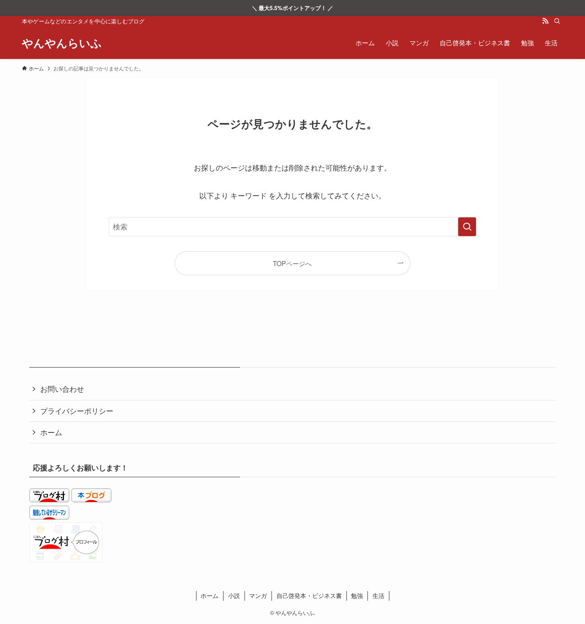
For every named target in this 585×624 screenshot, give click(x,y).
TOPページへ (292, 263)
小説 (234, 595)
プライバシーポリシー (76, 410)
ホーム (51, 432)
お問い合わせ (62, 389)
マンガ (258, 595)
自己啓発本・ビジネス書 (309, 595)
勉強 (357, 595)
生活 (378, 595)
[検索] (557, 21)
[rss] (545, 21)
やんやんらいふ (62, 42)
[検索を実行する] (467, 226)
